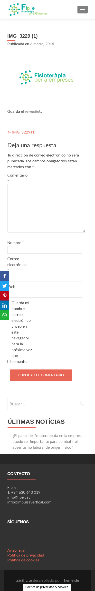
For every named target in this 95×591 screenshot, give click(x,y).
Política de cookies (23, 560)
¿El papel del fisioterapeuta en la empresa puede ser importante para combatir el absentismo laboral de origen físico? (47, 441)
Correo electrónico (17, 265)
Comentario (17, 178)
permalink (33, 111)
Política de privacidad (25, 555)
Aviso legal (16, 550)
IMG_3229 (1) (21, 132)
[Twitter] (4, 286)
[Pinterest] (4, 296)
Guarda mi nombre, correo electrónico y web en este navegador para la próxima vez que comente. (21, 332)
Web (11, 287)
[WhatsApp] (4, 315)
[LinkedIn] (4, 305)
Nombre (15, 243)
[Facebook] (4, 276)
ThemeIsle (70, 580)
